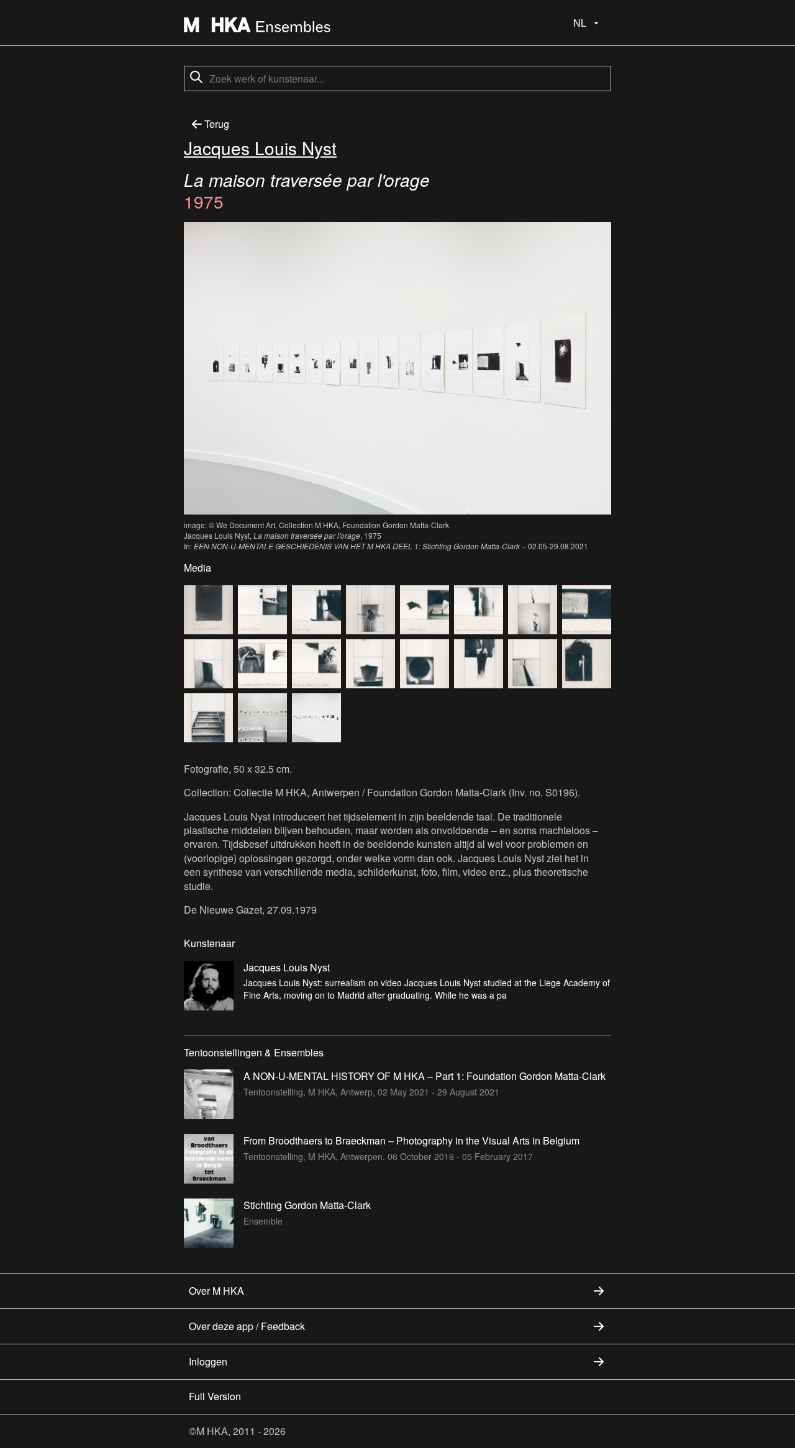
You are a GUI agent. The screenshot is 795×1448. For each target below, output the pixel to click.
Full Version (215, 1396)
